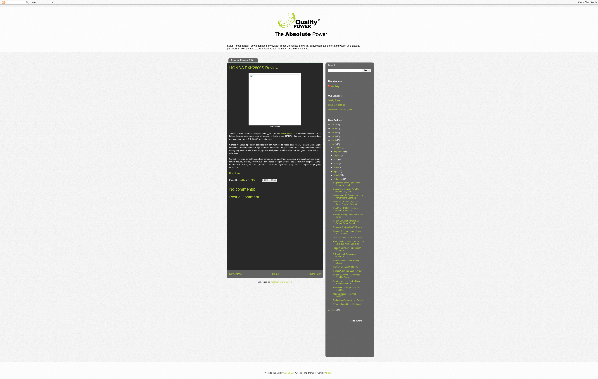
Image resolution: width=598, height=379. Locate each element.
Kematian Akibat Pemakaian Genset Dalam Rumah (346, 222)
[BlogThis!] (266, 180)
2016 (333, 128)
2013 (333, 140)
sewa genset (287, 133)
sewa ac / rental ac (336, 105)
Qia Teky (335, 86)
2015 (333, 132)
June (336, 163)
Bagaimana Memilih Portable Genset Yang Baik (346, 190)
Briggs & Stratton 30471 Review (347, 227)
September (339, 151)
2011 (333, 310)
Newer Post (235, 274)
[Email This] (263, 180)
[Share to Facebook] (272, 180)
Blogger (329, 373)
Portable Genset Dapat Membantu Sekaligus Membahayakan (348, 242)
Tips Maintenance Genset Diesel (348, 237)
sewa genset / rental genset (340, 109)
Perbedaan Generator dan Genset (348, 300)
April (336, 171)
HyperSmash (235, 173)
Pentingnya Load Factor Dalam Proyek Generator (347, 282)
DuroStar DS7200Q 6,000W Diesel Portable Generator (346, 203)
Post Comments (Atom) (281, 282)
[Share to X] (269, 180)
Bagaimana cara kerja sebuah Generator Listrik (346, 184)
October (338, 148)
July (336, 159)
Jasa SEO (289, 373)
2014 (333, 136)
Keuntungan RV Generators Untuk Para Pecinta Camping (348, 196)
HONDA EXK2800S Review (345, 267)
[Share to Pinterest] (275, 180)
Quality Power (334, 100)
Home (275, 274)
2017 (333, 124)
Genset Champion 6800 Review (347, 271)
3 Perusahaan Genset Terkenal (347, 304)
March (337, 175)
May (336, 167)
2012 (333, 144)
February (338, 179)
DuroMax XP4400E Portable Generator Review (345, 209)
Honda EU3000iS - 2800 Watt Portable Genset (346, 276)
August (337, 155)
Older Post (314, 274)
